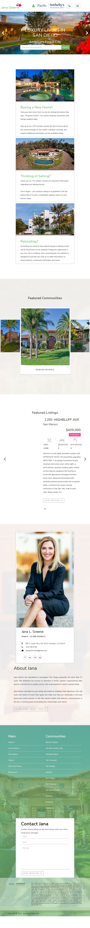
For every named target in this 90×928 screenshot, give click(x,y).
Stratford (49, 759)
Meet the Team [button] (14, 723)
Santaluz (49, 729)
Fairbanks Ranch (52, 712)
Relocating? (29, 199)
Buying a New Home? (37, 65)
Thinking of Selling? (36, 133)
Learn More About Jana (29, 666)
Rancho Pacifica (52, 700)
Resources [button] (12, 729)
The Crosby (50, 735)
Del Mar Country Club (54, 706)
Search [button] (11, 700)
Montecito (50, 765)
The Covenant (51, 718)
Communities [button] (13, 706)
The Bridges (50, 723)
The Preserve (51, 741)
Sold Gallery (13, 712)
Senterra (49, 753)
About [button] (10, 718)
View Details (53, 458)
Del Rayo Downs (52, 747)
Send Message (31, 831)
